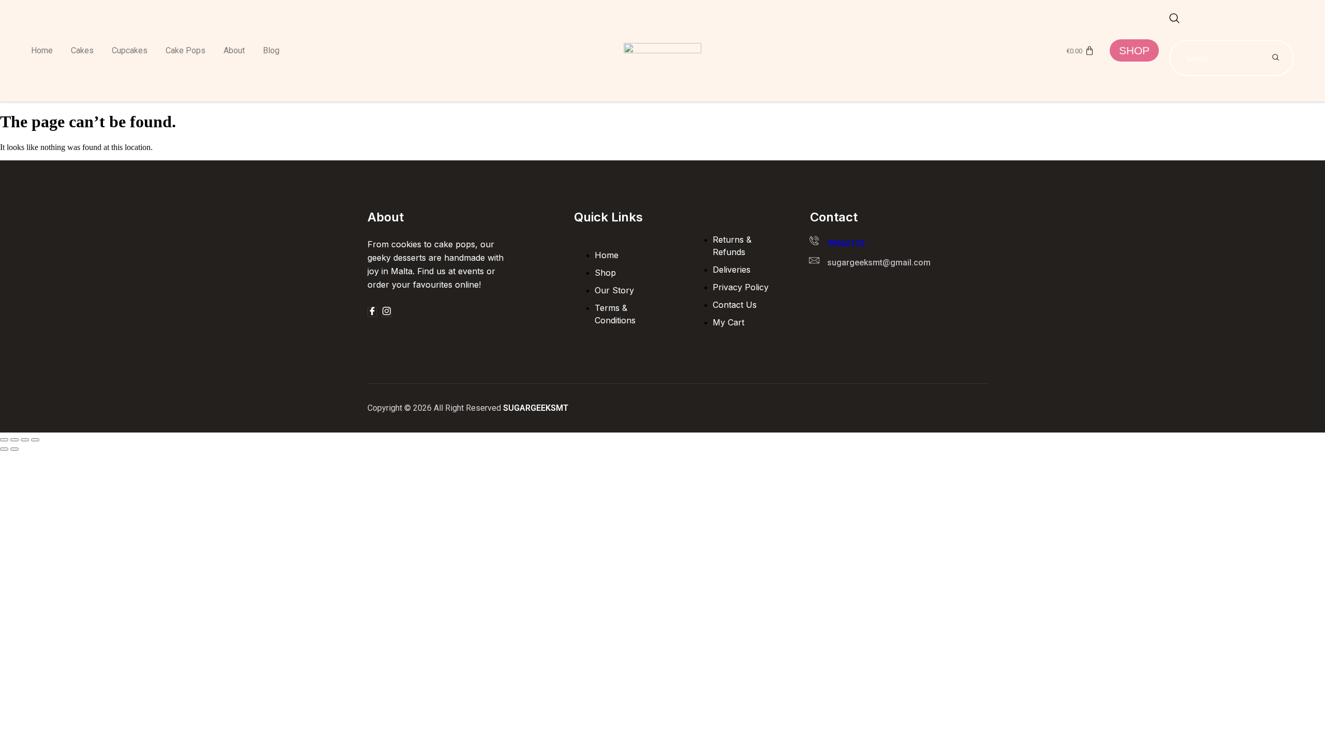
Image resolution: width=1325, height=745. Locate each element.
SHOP (1134, 50)
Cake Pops (185, 50)
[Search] (1276, 58)
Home (42, 50)
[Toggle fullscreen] (14, 439)
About (234, 50)
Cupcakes (130, 50)
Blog (271, 50)
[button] (1174, 19)
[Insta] (386, 312)
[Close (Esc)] (35, 439)
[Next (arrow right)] (14, 449)
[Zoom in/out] (4, 439)
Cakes (82, 50)
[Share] (25, 439)
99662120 (845, 243)
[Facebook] (372, 312)
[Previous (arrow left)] (4, 449)
